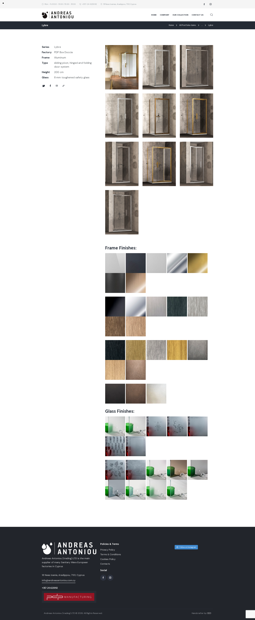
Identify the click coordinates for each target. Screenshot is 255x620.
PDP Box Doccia (63, 52)
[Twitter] (43, 86)
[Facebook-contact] (50, 86)
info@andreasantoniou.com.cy (58, 580)
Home (171, 25)
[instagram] (210, 4)
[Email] (57, 86)
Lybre (57, 47)
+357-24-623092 (50, 588)
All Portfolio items (187, 25)
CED (209, 613)
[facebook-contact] (204, 4)
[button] (63, 86)
